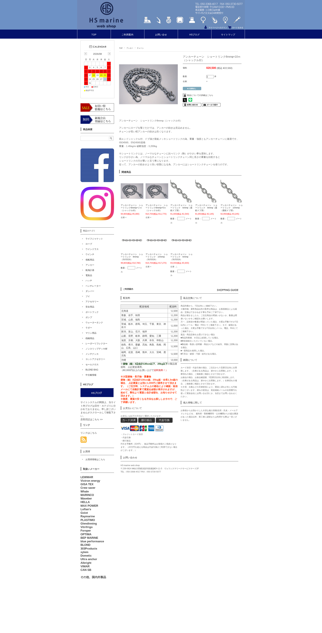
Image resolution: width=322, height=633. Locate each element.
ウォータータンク (94, 322)
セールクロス (92, 364)
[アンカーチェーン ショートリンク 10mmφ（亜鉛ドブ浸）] (232, 200)
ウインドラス (92, 249)
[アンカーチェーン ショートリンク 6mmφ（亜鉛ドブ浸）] (181, 200)
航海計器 (90, 270)
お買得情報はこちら (95, 459)
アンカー (129, 48)
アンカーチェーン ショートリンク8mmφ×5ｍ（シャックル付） (157, 208)
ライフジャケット (94, 238)
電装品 (89, 275)
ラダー (89, 327)
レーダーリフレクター (96, 343)
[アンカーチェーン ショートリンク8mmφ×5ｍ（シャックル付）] (157, 200)
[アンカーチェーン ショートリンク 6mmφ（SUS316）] (181, 249)
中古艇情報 (91, 375)
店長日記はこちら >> (91, 419)
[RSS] (83, 440)
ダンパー (90, 291)
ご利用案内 (127, 34)
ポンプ (89, 317)
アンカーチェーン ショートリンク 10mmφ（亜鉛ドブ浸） (232, 208)
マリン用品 (91, 333)
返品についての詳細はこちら (200, 95)
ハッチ (89, 280)
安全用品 (90, 306)
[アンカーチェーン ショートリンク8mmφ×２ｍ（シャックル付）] (132, 200)
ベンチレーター (93, 286)
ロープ (89, 244)
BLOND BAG (92, 369)
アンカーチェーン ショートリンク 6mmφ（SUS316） (181, 257)
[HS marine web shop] (107, 28)
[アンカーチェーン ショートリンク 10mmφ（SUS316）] (157, 249)
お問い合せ (161, 34)
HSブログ (194, 34)
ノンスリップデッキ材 (96, 348)
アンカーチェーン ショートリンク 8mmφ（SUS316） (132, 257)
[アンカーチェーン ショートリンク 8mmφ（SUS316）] (132, 249)
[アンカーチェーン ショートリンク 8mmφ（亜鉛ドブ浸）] (206, 200)
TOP (93, 34)
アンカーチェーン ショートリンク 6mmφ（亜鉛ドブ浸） (181, 208)
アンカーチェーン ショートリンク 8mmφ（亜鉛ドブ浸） (206, 208)
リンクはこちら (88, 433)
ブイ (88, 296)
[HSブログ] (97, 396)
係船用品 (90, 259)
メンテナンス (92, 354)
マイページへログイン (218, 28)
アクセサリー (92, 301)
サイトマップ (228, 34)
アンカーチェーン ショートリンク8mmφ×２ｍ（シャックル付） (132, 208)
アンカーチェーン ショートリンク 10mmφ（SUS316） (157, 257)
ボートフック (92, 312)
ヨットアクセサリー (95, 359)
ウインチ (90, 254)
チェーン (140, 48)
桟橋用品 (90, 338)
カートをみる (237, 28)
